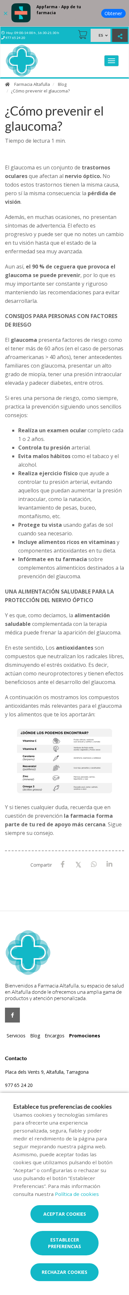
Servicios (16, 1035)
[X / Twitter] (78, 864)
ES (101, 35)
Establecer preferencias (64, 1243)
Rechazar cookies (64, 1272)
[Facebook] (62, 864)
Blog (62, 84)
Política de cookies (77, 1194)
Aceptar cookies (64, 1214)
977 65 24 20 (19, 1085)
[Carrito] (82, 34)
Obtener (113, 13)
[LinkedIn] (109, 864)
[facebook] (12, 1015)
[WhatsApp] (93, 864)
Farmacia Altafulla (32, 84)
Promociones (84, 1035)
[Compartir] (120, 36)
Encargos (54, 1035)
